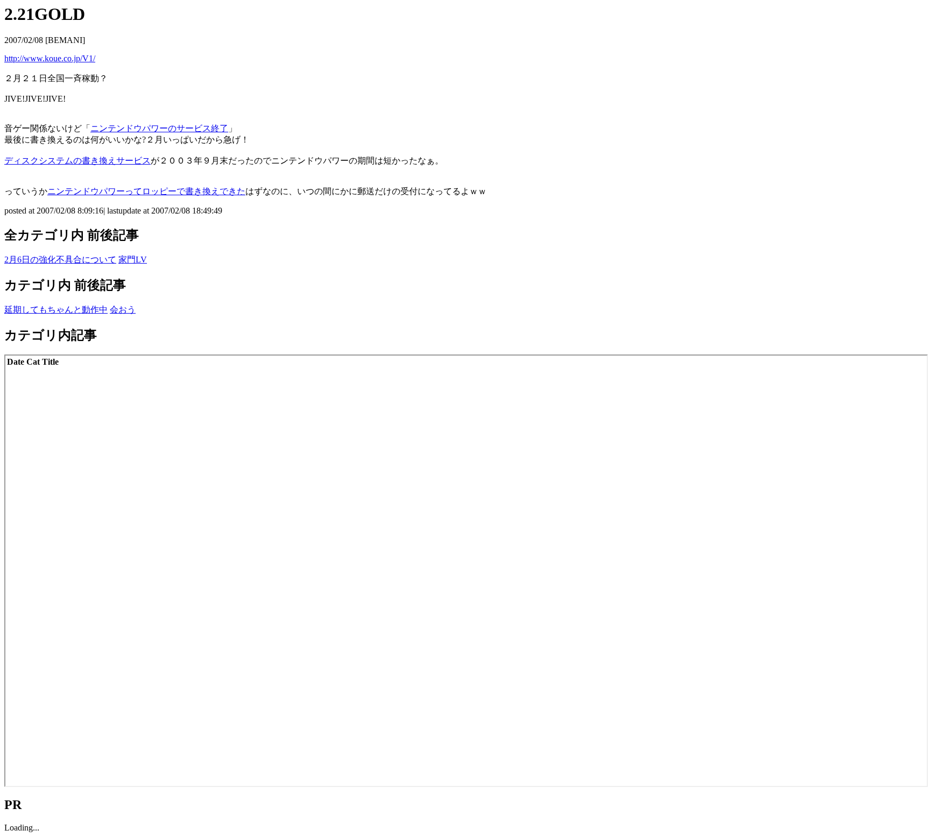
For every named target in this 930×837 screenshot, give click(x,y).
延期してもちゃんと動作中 (56, 309)
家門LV (132, 259)
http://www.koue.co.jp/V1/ (49, 58)
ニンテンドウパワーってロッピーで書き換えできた (146, 191)
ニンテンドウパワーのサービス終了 (159, 128)
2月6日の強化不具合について (60, 259)
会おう (123, 309)
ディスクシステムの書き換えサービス (77, 160)
